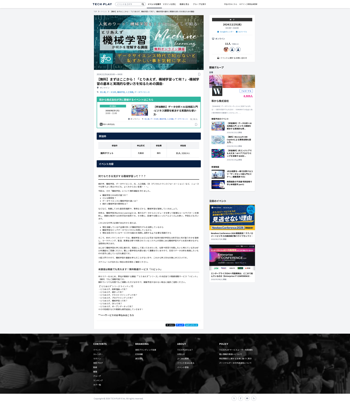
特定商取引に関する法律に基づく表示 (235, 358)
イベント (103, 11)
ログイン (242, 4)
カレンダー (98, 354)
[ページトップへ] (102, 4)
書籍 (95, 371)
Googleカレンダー (227, 32)
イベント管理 (183, 367)
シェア (181, 325)
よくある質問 (183, 358)
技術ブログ (98, 362)
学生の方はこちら (230, 4)
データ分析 (111, 92)
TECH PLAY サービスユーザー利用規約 (236, 349)
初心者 (103, 92)
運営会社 (139, 358)
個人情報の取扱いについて (230, 354)
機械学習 (121, 92)
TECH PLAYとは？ (185, 349)
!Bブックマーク (191, 325)
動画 (95, 367)
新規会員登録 (252, 4)
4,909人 (248, 96)
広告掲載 (139, 354)
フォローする (246, 91)
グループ (97, 376)
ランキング (98, 380)
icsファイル (242, 32)
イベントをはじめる (185, 362)
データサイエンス (142, 92)
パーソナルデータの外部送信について (235, 362)
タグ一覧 (97, 384)
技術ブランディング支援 (145, 349)
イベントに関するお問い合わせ (233, 58)
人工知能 (129, 92)
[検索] (143, 4)
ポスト (171, 325)
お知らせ (181, 354)
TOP (95, 11)
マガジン (97, 358)
